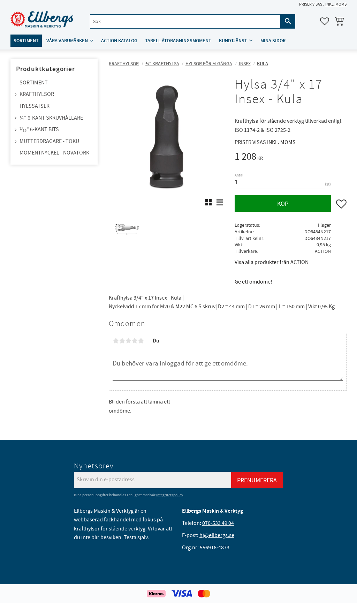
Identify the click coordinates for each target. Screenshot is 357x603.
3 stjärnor (128, 341)
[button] (324, 21)
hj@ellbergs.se (216, 535)
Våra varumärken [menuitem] (67, 40)
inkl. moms (336, 4)
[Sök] (288, 21)
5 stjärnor (141, 341)
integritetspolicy (169, 495)
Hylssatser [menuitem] (35, 106)
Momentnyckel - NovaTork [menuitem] (54, 152)
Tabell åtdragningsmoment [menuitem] (178, 40)
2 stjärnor (122, 341)
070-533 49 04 (218, 523)
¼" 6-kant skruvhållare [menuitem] (51, 117)
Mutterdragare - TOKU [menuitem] (49, 141)
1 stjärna (116, 341)
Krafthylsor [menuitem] (37, 94)
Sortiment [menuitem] (26, 40)
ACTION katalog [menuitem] (119, 40)
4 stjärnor (134, 341)
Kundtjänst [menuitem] (233, 40)
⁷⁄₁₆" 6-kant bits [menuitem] (39, 129)
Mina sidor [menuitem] (273, 40)
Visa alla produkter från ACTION (272, 262)
